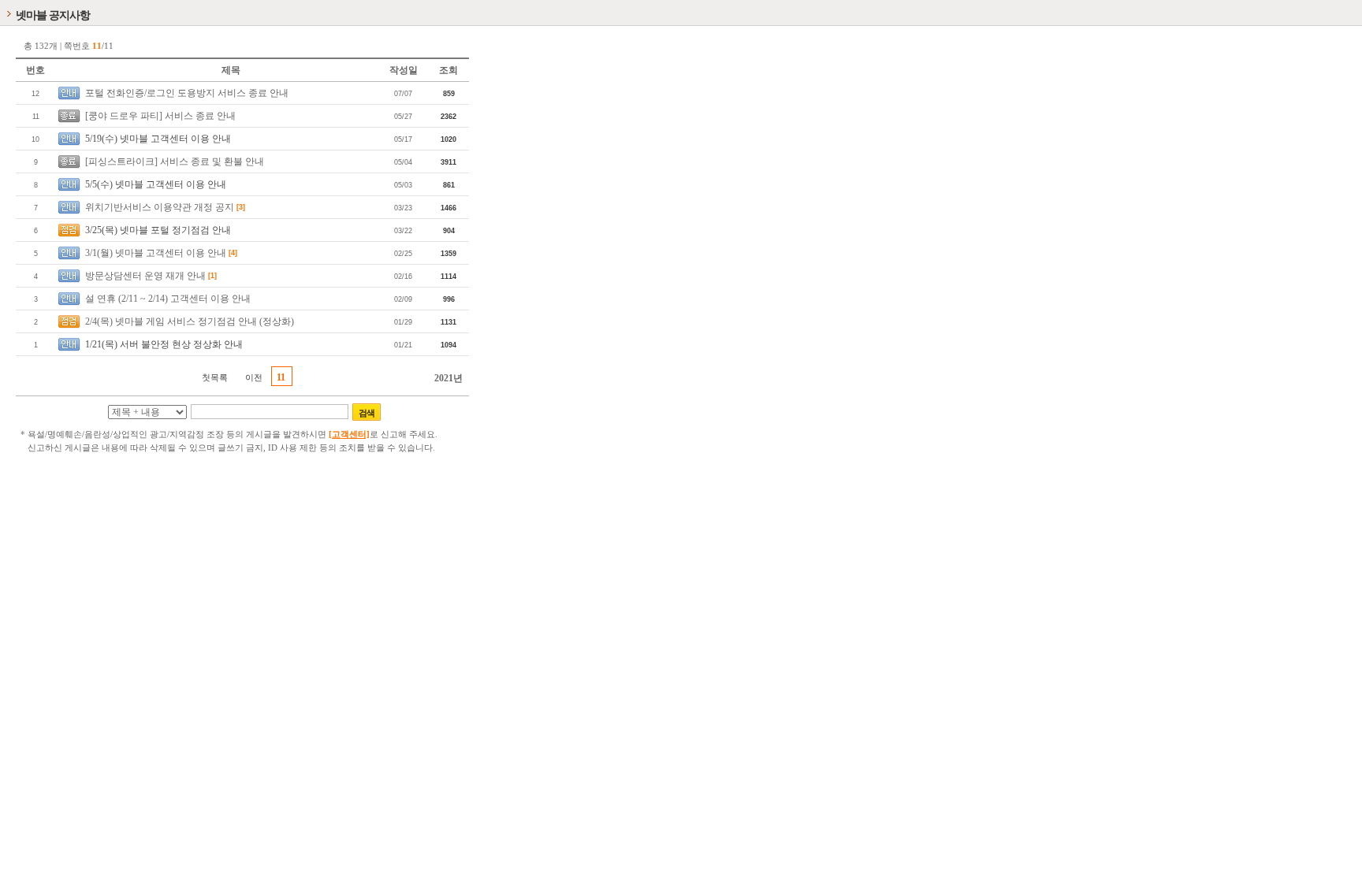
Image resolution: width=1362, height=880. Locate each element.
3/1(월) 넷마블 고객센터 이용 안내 (155, 252)
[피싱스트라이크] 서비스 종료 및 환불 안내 (174, 161)
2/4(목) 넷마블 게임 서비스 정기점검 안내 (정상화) (189, 321)
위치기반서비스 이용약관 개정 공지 (159, 207)
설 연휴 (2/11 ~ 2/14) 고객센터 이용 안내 (168, 298)
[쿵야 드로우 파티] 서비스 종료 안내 (160, 115)
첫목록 (215, 377)
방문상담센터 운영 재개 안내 (145, 275)
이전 (253, 377)
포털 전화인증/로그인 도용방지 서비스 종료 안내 (186, 92)
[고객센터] (349, 434)
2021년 (448, 378)
